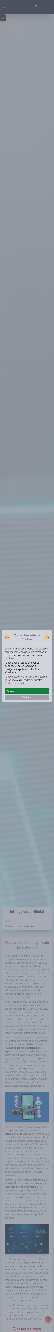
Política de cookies (16, 683)
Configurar (27, 697)
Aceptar (11, 691)
